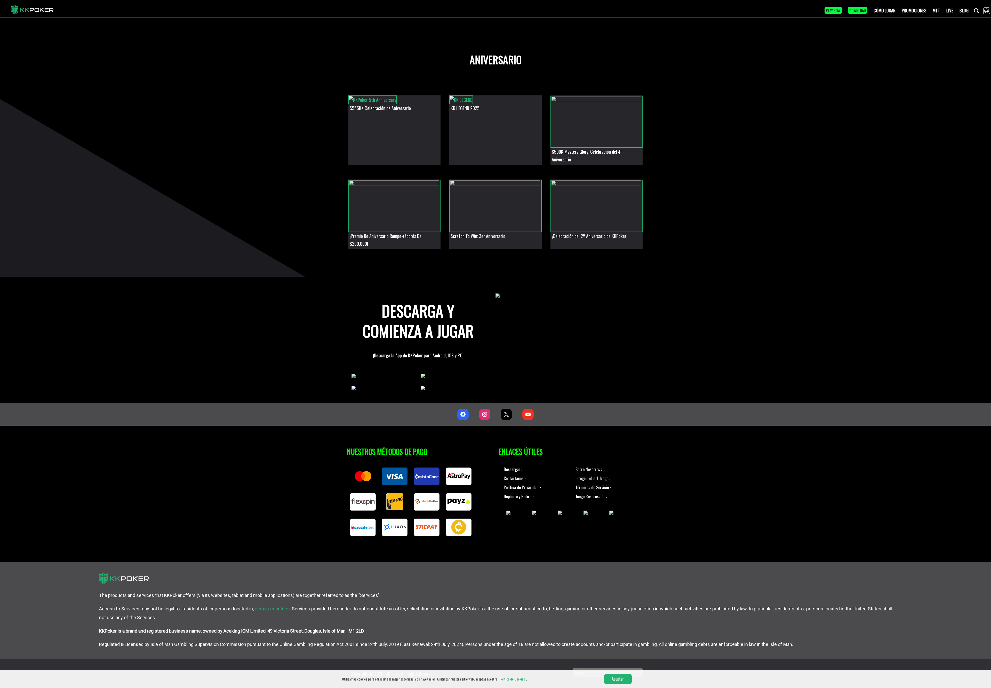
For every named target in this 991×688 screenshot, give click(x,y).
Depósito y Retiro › (519, 496)
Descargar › (513, 469)
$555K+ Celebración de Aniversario (380, 108)
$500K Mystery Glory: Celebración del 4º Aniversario (587, 155)
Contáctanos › (515, 478)
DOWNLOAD (857, 10)
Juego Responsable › (592, 496)
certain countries (272, 608)
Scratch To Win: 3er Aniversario (478, 236)
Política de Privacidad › (522, 487)
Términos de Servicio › (593, 487)
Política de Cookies (512, 679)
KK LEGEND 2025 (465, 108)
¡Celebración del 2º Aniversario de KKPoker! (589, 236)
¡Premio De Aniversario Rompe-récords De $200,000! (385, 240)
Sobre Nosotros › (589, 469)
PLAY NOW (833, 10)
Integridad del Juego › (593, 478)
